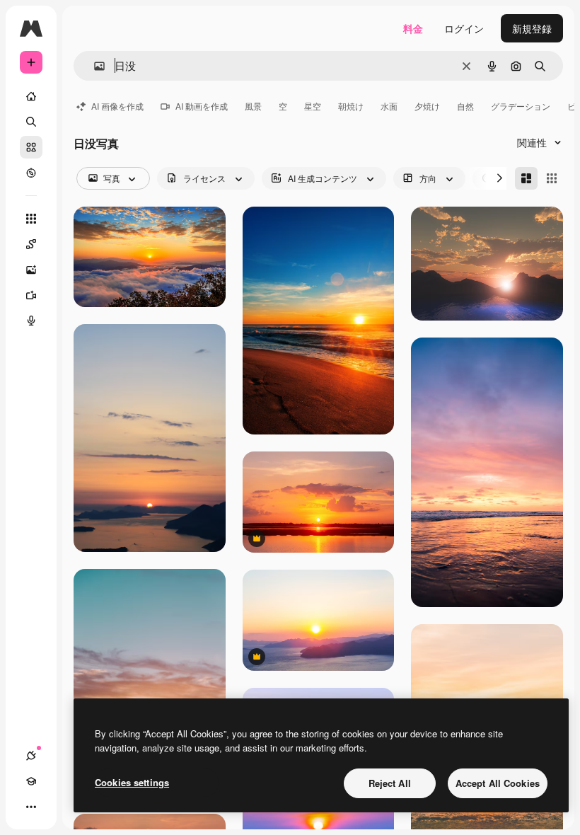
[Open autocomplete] (93, 66)
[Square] (551, 178)
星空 (312, 106)
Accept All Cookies (498, 783)
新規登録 (532, 28)
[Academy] (31, 781)
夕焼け (427, 106)
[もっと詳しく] (31, 172)
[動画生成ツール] (31, 295)
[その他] (31, 806)
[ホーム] (31, 96)
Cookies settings (132, 782)
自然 (465, 106)
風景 (253, 106)
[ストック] (31, 147)
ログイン (464, 28)
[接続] (31, 755)
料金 (413, 28)
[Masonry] (526, 178)
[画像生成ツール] (31, 269)
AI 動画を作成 (201, 106)
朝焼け (351, 106)
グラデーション (520, 106)
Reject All (390, 783)
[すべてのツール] (31, 218)
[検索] (31, 121)
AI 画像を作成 (117, 106)
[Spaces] (31, 244)
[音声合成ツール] (31, 320)
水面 (389, 106)
